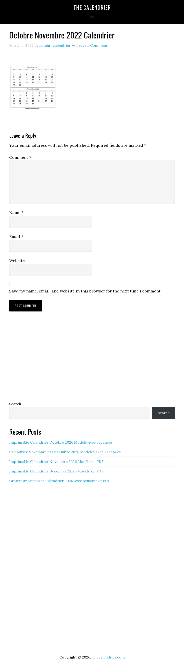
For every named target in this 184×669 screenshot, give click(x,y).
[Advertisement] (92, 360)
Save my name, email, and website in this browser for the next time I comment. (85, 291)
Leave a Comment (91, 45)
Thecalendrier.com (108, 657)
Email (16, 236)
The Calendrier (92, 7)
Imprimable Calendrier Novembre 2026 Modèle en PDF (56, 461)
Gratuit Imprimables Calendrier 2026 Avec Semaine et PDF (59, 480)
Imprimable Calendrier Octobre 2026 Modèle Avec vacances (61, 442)
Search (15, 404)
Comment (20, 157)
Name (16, 212)
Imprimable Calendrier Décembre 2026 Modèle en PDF (56, 471)
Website (17, 260)
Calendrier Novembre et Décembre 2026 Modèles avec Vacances (65, 452)
